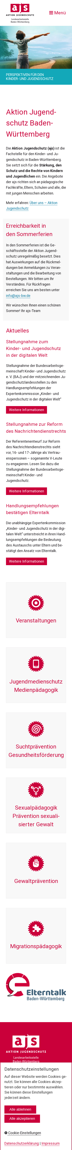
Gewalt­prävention (36, 870)
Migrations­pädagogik (36, 935)
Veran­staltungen (36, 610)
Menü (60, 13)
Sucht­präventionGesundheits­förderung (36, 740)
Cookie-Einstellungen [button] (24, 1133)
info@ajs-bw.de (18, 296)
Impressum (50, 1143)
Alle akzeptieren (22, 1119)
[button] (26, 410)
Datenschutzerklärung (21, 1143)
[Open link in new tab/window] (36, 987)
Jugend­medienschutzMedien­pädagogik (36, 675)
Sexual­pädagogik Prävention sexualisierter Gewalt (36, 805)
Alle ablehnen (20, 1109)
